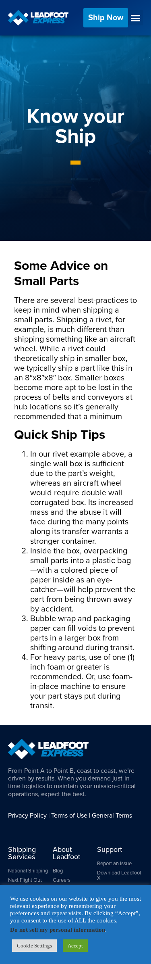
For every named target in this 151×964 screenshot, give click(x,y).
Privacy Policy (27, 816)
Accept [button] (75, 947)
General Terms (112, 816)
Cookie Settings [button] (34, 947)
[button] (135, 17)
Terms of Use (69, 816)
